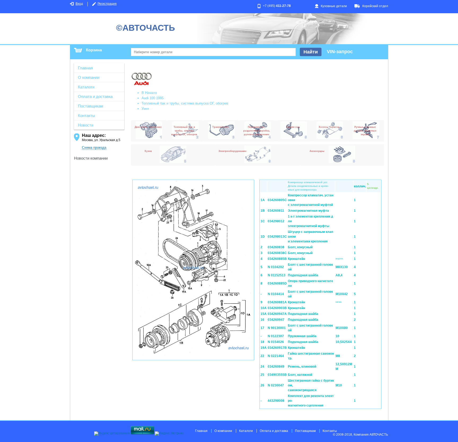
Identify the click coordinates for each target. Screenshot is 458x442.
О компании (88, 77)
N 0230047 (276, 385)
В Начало (149, 93)
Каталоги (86, 87)
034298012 (276, 221)
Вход (79, 4)
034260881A (277, 302)
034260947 (276, 320)
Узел (145, 109)
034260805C (277, 200)
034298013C (277, 236)
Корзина (94, 50)
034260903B (277, 308)
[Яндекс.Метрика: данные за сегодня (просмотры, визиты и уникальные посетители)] (169, 433)
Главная (85, 68)
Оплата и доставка (95, 96)
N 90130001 (277, 328)
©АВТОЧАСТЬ (145, 28)
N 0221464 (276, 356)
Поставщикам (90, 106)
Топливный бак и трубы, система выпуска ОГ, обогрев (185, 103)
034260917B (277, 348)
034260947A (277, 314)
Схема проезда (94, 148)
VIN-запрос (340, 51)
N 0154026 (276, 342)
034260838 (276, 247)
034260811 (276, 211)
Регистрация (107, 4)
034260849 (276, 366)
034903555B (277, 375)
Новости (85, 125)
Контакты (86, 115)
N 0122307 (276, 336)
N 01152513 (276, 275)
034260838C (277, 253)
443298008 (276, 401)
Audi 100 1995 (153, 98)
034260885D (277, 283)
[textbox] (213, 52)
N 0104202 (276, 267)
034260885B (277, 259)
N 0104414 (276, 294)
